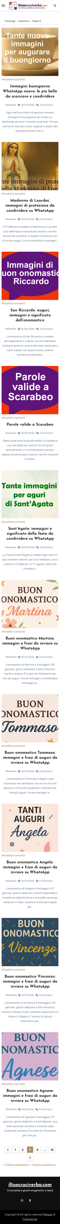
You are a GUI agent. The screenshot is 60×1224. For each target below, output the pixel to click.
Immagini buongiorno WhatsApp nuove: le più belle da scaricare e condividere (30, 91)
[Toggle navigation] (3, 6)
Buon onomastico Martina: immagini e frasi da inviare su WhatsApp (30, 643)
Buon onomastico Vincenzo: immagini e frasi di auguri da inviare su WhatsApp (30, 982)
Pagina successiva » (44, 1164)
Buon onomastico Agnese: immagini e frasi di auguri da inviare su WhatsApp (30, 1096)
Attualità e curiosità (13, 80)
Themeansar (29, 1219)
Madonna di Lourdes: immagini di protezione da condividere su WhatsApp (30, 206)
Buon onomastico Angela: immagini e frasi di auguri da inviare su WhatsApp (30, 867)
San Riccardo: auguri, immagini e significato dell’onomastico (30, 315)
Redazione (10, 105)
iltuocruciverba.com (30, 1184)
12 (52, 1150)
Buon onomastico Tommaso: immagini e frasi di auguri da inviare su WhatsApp (30, 758)
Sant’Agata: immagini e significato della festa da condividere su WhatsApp (30, 534)
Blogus (48, 1214)
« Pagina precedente (16, 1164)
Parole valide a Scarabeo (30, 425)
